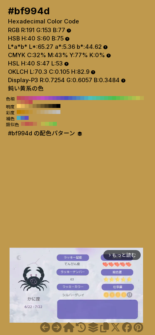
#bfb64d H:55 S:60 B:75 (43, 124)
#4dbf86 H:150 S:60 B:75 (102, 98)
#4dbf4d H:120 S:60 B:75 (114, 98)
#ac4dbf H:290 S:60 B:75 (46, 98)
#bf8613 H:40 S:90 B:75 (23, 112)
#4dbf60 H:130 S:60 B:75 (110, 98)
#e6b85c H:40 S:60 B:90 (23, 106)
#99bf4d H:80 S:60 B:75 (130, 98)
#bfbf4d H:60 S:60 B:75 (138, 98)
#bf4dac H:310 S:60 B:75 (39, 98)
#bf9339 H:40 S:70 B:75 (31, 112)
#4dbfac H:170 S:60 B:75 (94, 98)
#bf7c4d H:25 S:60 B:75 (35, 124)
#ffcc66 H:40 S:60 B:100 (19, 106)
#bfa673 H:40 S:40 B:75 (43, 112)
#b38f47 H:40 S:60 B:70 (31, 106)
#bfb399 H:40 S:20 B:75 (50, 112)
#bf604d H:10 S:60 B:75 (27, 102)
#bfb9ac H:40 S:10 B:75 (54, 112)
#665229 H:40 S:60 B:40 (43, 106)
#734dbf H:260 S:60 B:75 (58, 98)
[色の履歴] (81, 327)
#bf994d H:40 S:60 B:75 (146, 98)
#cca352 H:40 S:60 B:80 (27, 106)
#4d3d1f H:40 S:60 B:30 (46, 106)
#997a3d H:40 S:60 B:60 (35, 106)
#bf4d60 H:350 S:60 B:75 (23, 98)
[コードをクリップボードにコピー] (104, 327)
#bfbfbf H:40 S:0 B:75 (58, 112)
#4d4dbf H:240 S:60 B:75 (66, 98)
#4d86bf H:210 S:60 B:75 (78, 98)
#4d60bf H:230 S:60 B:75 (70, 98)
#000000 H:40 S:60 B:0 (58, 106)
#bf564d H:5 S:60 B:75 (27, 124)
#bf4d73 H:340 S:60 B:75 (27, 98)
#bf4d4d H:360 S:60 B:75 (19, 98)
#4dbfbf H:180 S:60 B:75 (90, 98)
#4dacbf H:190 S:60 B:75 (86, 98)
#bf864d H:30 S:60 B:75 (19, 102)
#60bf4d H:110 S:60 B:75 (118, 98)
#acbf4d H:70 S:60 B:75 (134, 98)
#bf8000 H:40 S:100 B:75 (19, 112)
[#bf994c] (45, 327)
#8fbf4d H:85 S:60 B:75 (51, 124)
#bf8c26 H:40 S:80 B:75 (27, 112)
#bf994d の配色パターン (42, 133)
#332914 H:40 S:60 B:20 (50, 106)
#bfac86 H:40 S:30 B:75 (46, 112)
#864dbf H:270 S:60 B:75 (54, 98)
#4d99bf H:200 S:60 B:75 (82, 98)
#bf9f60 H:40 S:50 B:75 (39, 112)
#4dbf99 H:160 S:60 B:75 (98, 98)
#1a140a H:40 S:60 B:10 (54, 106)
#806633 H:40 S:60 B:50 (39, 106)
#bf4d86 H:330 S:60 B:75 (31, 98)
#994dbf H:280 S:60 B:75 (50, 98)
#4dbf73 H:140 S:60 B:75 (106, 98)
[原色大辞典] (68, 327)
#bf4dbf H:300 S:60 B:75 (43, 98)
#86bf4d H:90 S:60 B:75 (126, 98)
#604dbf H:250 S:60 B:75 (62, 98)
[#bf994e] (57, 327)
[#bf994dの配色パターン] (93, 327)
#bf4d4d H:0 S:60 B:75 (31, 102)
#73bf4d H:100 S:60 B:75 (122, 98)
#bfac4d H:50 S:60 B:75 (142, 98)
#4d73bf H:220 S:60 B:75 (74, 98)
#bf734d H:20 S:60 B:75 (23, 102)
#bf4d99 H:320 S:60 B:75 (35, 98)
